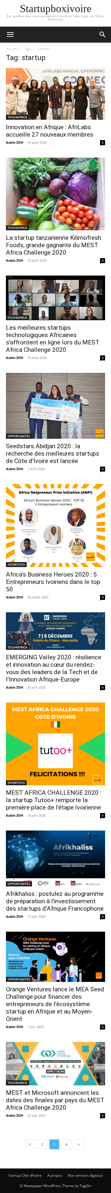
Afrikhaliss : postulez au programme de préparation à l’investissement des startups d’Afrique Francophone (55, 901)
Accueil (12, 48)
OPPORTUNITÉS (19, 436)
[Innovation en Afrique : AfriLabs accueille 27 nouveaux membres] (55, 94)
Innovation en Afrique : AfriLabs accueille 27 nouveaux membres (49, 131)
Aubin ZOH (14, 142)
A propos (54, 1175)
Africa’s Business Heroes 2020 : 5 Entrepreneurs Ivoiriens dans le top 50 (53, 582)
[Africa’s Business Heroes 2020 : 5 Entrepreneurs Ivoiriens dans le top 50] (55, 525)
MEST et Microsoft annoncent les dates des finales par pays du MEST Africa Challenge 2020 (55, 1100)
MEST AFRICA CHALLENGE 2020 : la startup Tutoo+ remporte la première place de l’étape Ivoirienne (53, 800)
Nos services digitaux (85, 1175)
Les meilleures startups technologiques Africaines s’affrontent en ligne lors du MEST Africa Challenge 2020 (52, 338)
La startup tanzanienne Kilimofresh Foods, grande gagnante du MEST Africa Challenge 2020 (53, 245)
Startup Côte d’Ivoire (25, 1175)
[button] (10, 35)
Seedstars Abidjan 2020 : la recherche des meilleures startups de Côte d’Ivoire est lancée (52, 453)
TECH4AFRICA (17, 117)
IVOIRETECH (16, 564)
